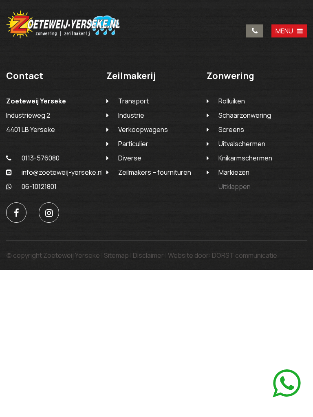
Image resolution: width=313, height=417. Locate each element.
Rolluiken (231, 101)
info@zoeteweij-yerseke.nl (62, 172)
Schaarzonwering (244, 115)
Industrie (131, 115)
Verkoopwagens (143, 129)
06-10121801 (39, 186)
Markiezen (233, 172)
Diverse (129, 158)
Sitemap (116, 255)
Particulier (133, 143)
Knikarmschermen (245, 158)
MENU (284, 30)
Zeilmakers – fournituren (154, 172)
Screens (231, 129)
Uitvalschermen (241, 143)
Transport (133, 101)
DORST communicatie (244, 255)
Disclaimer (148, 255)
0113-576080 (254, 30)
